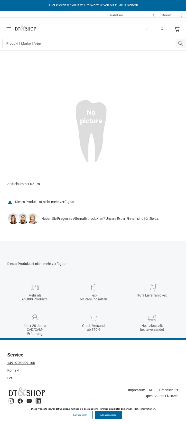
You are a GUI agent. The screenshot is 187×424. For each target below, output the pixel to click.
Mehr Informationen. (145, 408)
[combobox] (132, 14)
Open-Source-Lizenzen (161, 396)
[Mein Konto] (161, 29)
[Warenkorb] (178, 29)
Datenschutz (168, 390)
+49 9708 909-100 (21, 363)
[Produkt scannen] (146, 29)
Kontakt (13, 370)
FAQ (10, 378)
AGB (152, 390)
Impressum (136, 390)
